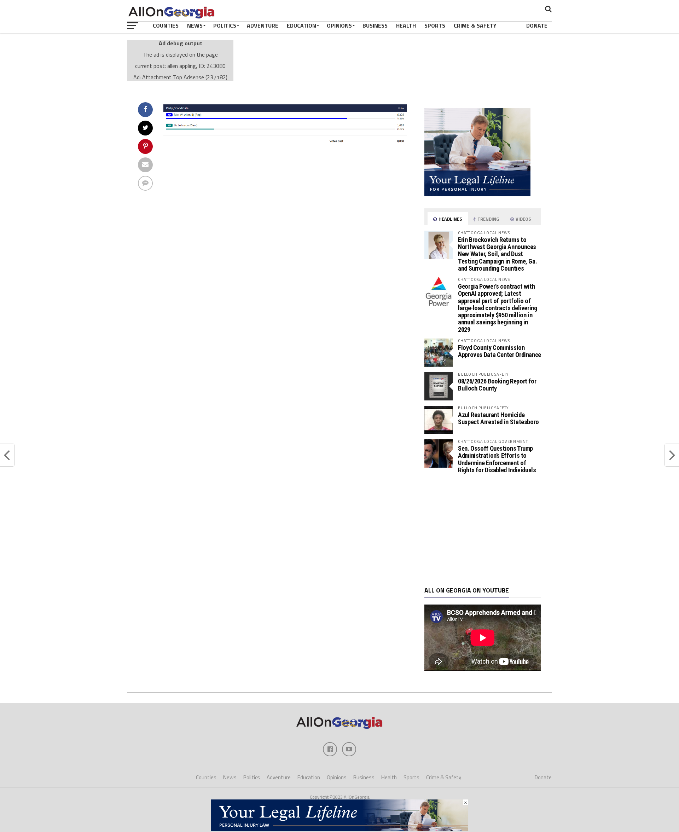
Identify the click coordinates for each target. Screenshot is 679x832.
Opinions (339, 25)
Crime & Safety (475, 25)
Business (375, 25)
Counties (166, 25)
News (195, 25)
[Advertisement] (482, 530)
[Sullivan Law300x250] (477, 194)
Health (406, 25)
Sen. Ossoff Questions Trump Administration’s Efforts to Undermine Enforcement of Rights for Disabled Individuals (497, 459)
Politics (224, 25)
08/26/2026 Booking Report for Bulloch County (497, 384)
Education (301, 25)
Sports (434, 25)
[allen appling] (285, 144)
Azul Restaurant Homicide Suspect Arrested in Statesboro (498, 418)
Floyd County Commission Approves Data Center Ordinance (499, 351)
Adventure (262, 25)
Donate (536, 25)
